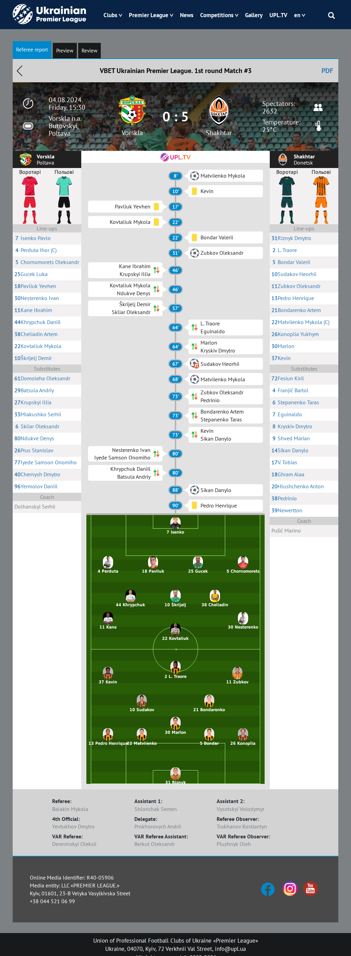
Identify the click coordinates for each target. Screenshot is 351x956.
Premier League (148, 15)
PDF (327, 70)
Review (89, 50)
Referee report (32, 49)
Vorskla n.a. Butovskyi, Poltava (65, 126)
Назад (19, 70)
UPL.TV (278, 15)
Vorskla (132, 132)
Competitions (216, 15)
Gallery (254, 15)
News (186, 15)
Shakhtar (219, 132)
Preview (64, 50)
